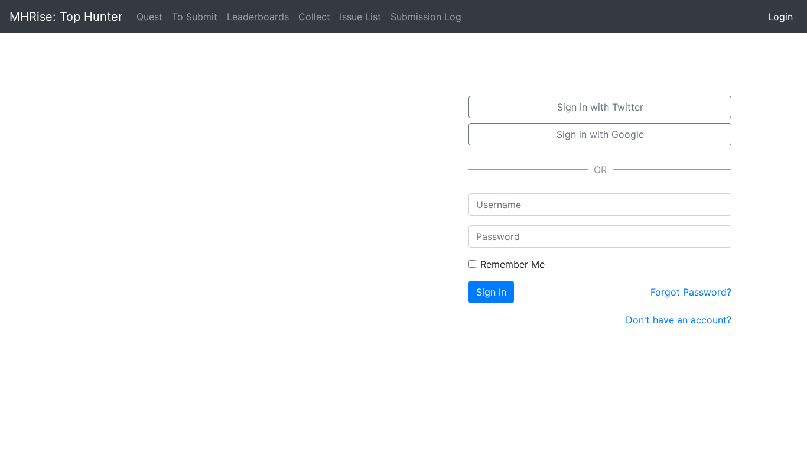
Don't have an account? (678, 320)
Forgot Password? (690, 292)
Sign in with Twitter (600, 107)
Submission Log (426, 16)
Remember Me (512, 264)
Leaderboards (258, 16)
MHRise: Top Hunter (65, 16)
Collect (314, 16)
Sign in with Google (600, 134)
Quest (151, 16)
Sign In (491, 292)
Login (780, 16)
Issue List (360, 16)
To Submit (194, 16)
